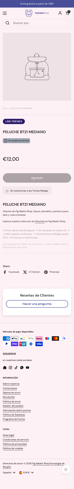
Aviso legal (8, 435)
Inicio (5, 108)
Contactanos (10, 388)
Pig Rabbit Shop (40, 463)
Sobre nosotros (11, 383)
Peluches (40, 221)
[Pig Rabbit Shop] (37, 13)
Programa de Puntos (14, 419)
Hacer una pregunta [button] (37, 304)
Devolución (9, 397)
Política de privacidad (15, 444)
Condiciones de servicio (16, 439)
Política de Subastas (14, 414)
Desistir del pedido (13, 405)
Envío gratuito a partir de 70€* (37, 4)
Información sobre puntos (17, 410)
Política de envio (12, 401)
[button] (67, 13)
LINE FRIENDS (14, 121)
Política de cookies (13, 448)
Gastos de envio (11, 392)
